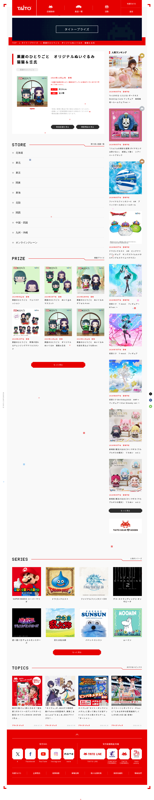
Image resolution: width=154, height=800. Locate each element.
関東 (18, 182)
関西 (18, 212)
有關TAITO (131, 3)
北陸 (18, 202)
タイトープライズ (30, 42)
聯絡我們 (138, 773)
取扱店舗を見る (62, 127)
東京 (18, 172)
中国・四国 (22, 222)
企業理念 (36, 773)
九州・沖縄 (22, 232)
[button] (32, 108)
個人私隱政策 (96, 773)
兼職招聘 (75, 773)
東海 (18, 192)
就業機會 (56, 773)
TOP (14, 42)
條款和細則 (118, 773)
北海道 (19, 152)
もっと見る (58, 365)
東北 (18, 162)
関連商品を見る (87, 127)
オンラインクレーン (26, 242)
